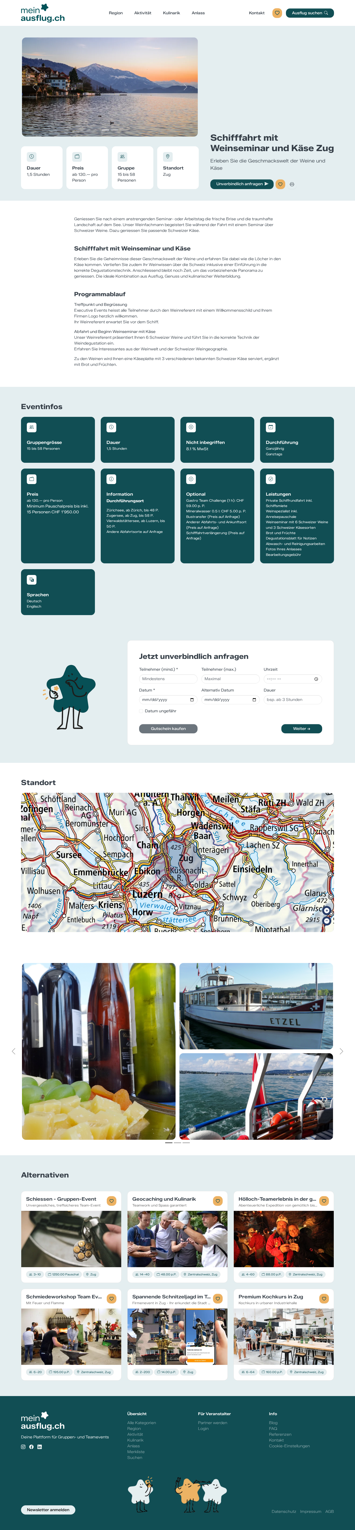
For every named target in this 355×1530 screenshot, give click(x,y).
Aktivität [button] (142, 13)
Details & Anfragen (71, 1239)
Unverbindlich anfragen (239, 184)
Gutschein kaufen (168, 728)
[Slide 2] (114, 130)
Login (203, 1428)
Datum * (147, 690)
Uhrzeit (270, 669)
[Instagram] (23, 1447)
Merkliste (136, 1451)
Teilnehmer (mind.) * (158, 669)
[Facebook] (31, 1447)
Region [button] (116, 13)
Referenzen (280, 1434)
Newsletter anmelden (48, 1510)
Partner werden (212, 1422)
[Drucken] (292, 184)
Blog (273, 1422)
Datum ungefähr (160, 711)
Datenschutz (284, 1511)
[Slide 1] (105, 130)
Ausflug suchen (307, 13)
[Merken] (280, 184)
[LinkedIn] (39, 1447)
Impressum (310, 1511)
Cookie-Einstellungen (289, 1446)
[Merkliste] (277, 13)
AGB (329, 1511)
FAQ (273, 1428)
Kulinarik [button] (171, 13)
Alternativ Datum (217, 690)
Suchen (134, 1457)
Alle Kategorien (141, 1422)
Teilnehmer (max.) (218, 669)
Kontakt (257, 13)
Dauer (270, 690)
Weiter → (301, 728)
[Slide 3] (186, 1143)
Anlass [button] (198, 13)
